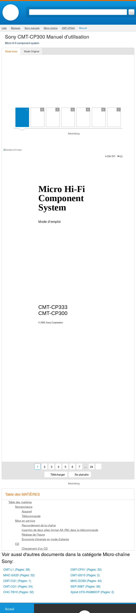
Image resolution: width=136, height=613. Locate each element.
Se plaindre (81, 474)
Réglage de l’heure (33, 534)
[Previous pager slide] (6, 118)
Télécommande (31, 516)
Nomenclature (23, 507)
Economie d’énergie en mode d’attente (45, 539)
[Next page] (130, 294)
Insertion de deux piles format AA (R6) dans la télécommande (60, 530)
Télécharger (57, 474)
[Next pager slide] (130, 118)
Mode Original (31, 51)
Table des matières (20, 502)
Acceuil (9, 609)
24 (91, 467)
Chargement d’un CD (35, 548)
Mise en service (25, 520)
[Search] (131, 12)
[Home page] (10, 12)
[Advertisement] (68, 81)
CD (17, 544)
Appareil (27, 511)
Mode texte (11, 51)
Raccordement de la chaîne (39, 525)
